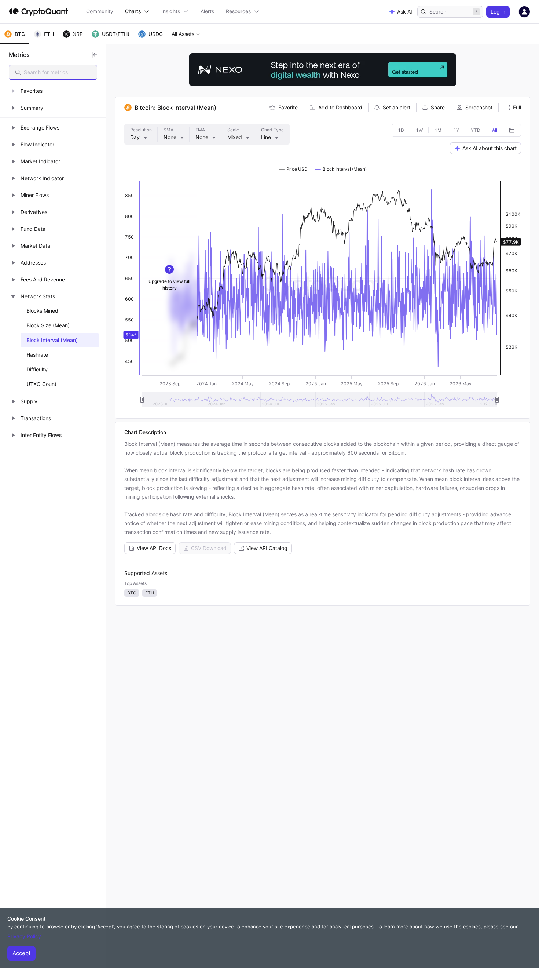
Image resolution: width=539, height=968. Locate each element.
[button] (53, 91)
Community (99, 11)
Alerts (207, 11)
